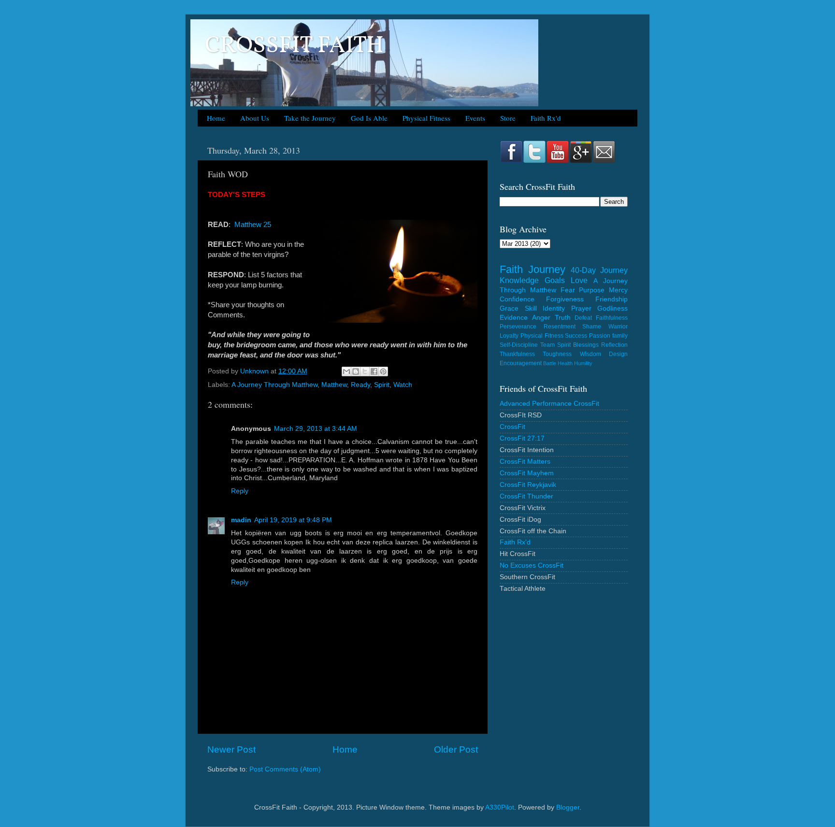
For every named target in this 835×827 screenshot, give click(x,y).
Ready (360, 384)
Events (475, 118)
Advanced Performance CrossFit (549, 403)
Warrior (618, 326)
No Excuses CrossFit (531, 565)
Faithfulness (612, 317)
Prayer (581, 308)
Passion (599, 335)
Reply (239, 491)
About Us (254, 118)
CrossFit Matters (525, 461)
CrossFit (512, 426)
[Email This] (346, 371)
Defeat (583, 317)
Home (216, 118)
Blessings (586, 345)
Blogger (567, 807)
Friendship (611, 299)
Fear (568, 290)
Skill (531, 308)
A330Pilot (499, 807)
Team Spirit (555, 345)
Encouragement (521, 363)
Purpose (592, 290)
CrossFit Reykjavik (528, 484)
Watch (402, 384)
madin (241, 520)
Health (565, 363)
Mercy (618, 290)
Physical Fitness (426, 118)
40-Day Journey (599, 270)
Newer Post (231, 749)
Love (579, 280)
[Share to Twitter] (365, 371)
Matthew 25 (252, 224)
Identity (554, 308)
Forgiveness (565, 299)
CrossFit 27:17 (522, 438)
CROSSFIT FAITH (294, 46)
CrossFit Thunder (526, 496)
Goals (555, 280)
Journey (546, 269)
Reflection (614, 345)
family (620, 335)
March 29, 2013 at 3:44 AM (315, 428)
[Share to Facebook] (374, 371)
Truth (563, 317)
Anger (541, 317)
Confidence (517, 299)
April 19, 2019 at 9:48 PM (293, 520)
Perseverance (518, 326)
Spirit (381, 384)
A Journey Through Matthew (274, 384)
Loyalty (509, 335)
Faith (511, 269)
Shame (591, 326)
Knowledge (519, 280)
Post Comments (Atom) (285, 769)
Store (508, 118)
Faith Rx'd (546, 118)
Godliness (612, 308)
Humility (583, 363)
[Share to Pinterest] (383, 371)
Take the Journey (310, 118)
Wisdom (590, 354)
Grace (509, 308)
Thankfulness (517, 354)
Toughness (557, 354)
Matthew (334, 384)
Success (576, 335)
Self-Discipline (519, 345)
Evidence (514, 317)
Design (618, 354)
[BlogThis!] (355, 371)
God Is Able (369, 118)
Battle (549, 363)
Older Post (456, 749)
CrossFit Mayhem (527, 473)
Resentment (560, 326)
